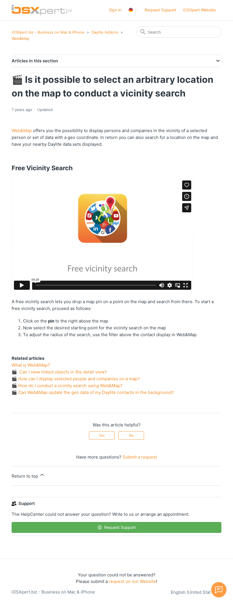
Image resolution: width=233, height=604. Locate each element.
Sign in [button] (115, 9)
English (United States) (194, 592)
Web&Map (20, 38)
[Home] (42, 10)
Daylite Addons (104, 32)
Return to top (25, 476)
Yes (102, 435)
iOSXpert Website (199, 9)
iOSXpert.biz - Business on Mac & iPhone (48, 32)
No (131, 435)
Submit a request (139, 457)
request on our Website (132, 581)
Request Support (160, 9)
